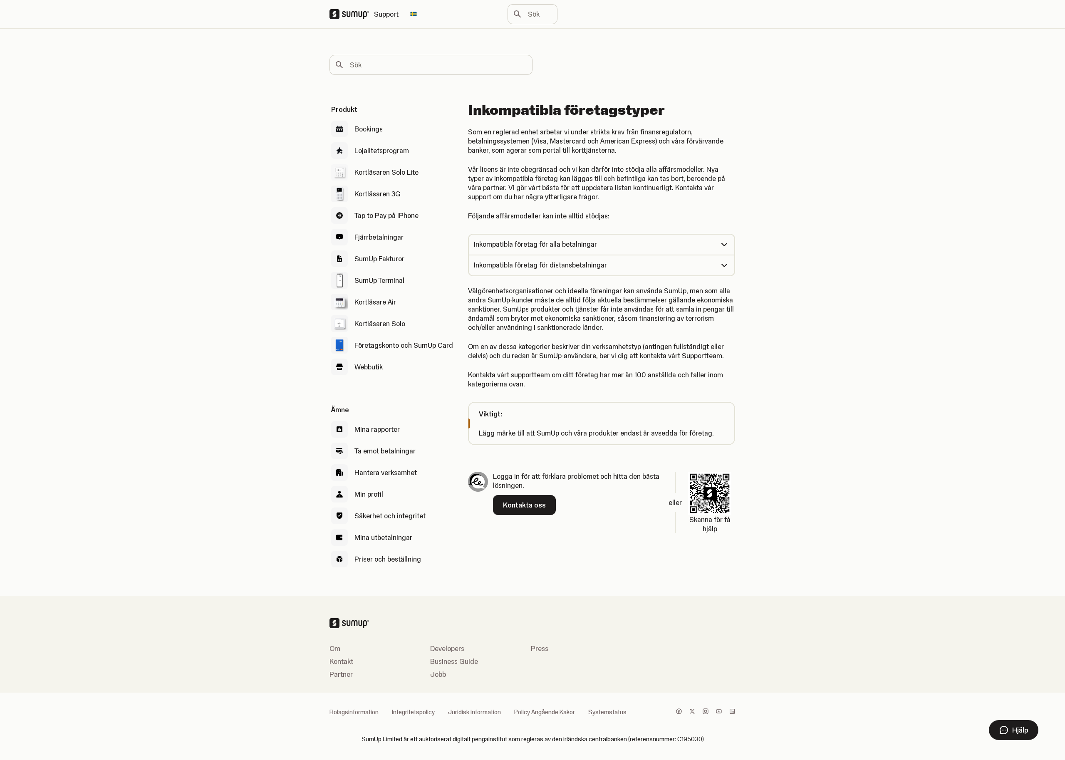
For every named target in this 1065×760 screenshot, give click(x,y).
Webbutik (368, 367)
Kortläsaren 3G (377, 194)
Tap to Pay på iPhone (386, 215)
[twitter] (692, 712)
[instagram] (705, 712)
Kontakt (341, 661)
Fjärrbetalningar (379, 237)
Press (539, 648)
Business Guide (454, 661)
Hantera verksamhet (385, 472)
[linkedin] (732, 712)
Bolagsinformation (354, 712)
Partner (341, 674)
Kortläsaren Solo (379, 323)
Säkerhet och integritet (390, 516)
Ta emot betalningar (385, 451)
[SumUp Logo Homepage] (351, 14)
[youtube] (719, 712)
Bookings (368, 129)
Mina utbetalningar (383, 537)
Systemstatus (607, 712)
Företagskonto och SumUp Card (403, 345)
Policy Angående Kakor (544, 712)
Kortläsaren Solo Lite (386, 172)
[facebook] (679, 712)
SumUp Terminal (379, 280)
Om (334, 648)
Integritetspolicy (413, 712)
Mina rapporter (377, 429)
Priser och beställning (387, 559)
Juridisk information (474, 712)
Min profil (368, 494)
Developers (447, 648)
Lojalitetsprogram (381, 150)
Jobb (438, 674)
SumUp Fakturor (379, 259)
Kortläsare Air (375, 302)
